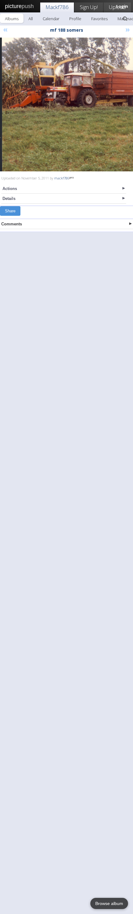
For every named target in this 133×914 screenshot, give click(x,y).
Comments (11, 224)
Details (8, 198)
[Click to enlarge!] (66, 104)
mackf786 (61, 178)
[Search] (125, 19)
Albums (12, 18)
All (30, 18)
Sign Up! (89, 7)
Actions (9, 188)
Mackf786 (57, 7)
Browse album (109, 903)
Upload (117, 7)
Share (10, 211)
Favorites (99, 18)
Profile (75, 18)
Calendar (51, 18)
